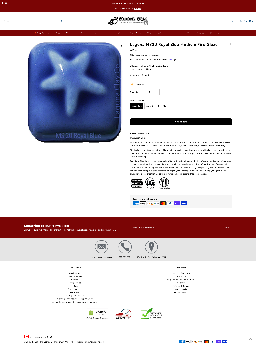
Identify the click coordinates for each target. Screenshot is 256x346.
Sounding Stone (42, 342)
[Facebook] (2, 3)
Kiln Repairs (75, 286)
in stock (137, 8)
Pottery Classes (75, 289)
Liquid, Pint (136, 106)
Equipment (162, 33)
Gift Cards (75, 292)
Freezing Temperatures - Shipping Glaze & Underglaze (75, 302)
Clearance (214, 33)
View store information (140, 75)
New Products (75, 273)
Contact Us (181, 276)
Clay (58, 33)
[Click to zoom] (122, 46)
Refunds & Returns (181, 286)
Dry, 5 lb (149, 106)
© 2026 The (29, 342)
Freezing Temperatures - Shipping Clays (75, 299)
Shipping (134, 55)
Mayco (97, 33)
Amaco (109, 33)
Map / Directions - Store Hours (181, 279)
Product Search (181, 292)
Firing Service (75, 283)
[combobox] (30, 21)
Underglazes (135, 33)
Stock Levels (181, 289)
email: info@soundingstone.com (89, 342)
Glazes (121, 33)
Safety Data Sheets (75, 295)
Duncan (84, 33)
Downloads (75, 279)
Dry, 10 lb (161, 106)
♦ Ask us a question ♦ (139, 133)
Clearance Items (75, 276)
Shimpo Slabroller (136, 3)
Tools (174, 33)
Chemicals (70, 33)
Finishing (187, 33)
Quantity (134, 92)
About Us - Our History (181, 273)
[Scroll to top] (250, 339)
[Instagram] (6, 3)
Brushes (200, 33)
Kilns (149, 33)
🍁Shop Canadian (42, 33)
